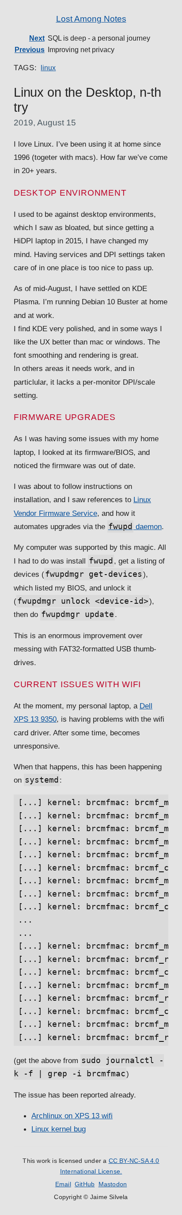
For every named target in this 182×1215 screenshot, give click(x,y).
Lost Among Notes (91, 18)
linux (48, 68)
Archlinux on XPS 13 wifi (72, 1115)
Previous (30, 49)
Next (37, 38)
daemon (135, 526)
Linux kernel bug (58, 1128)
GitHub (85, 1184)
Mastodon (113, 1184)
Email (63, 1184)
